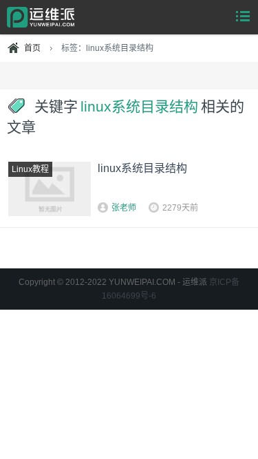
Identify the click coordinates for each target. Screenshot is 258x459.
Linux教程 (30, 169)
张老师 (123, 208)
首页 (32, 48)
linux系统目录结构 (142, 168)
